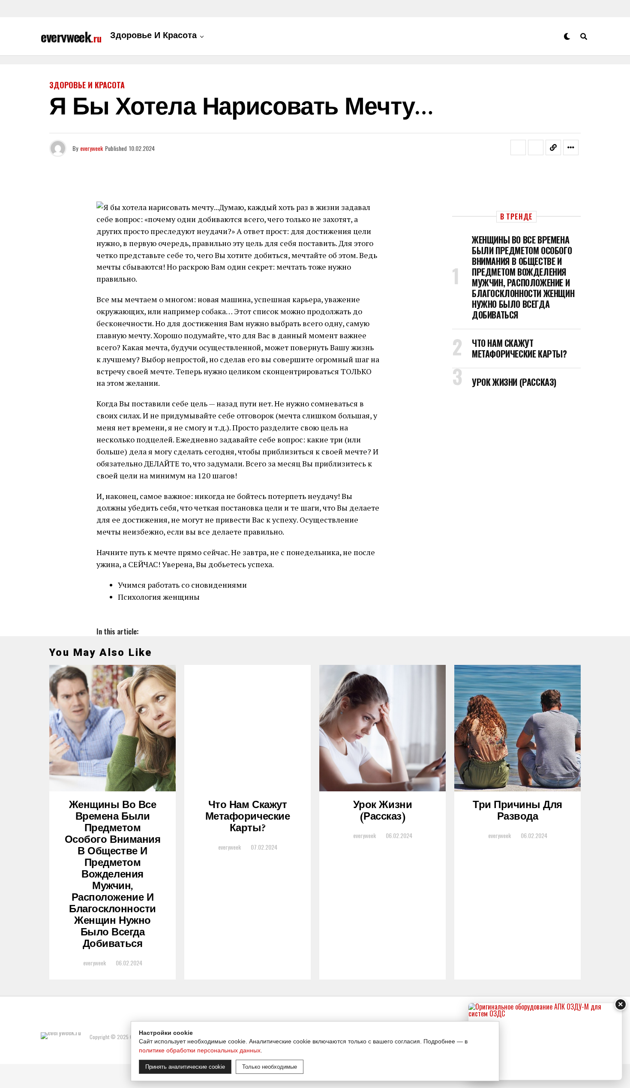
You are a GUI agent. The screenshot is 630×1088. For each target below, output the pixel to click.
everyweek (91, 148)
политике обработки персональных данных (200, 1050)
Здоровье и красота (153, 36)
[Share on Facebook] (518, 147)
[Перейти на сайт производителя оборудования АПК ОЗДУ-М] (545, 1041)
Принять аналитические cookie (185, 1067)
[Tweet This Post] (535, 147)
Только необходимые (269, 1067)
